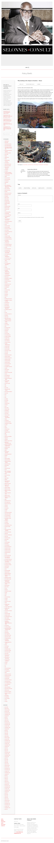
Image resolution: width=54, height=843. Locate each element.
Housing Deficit (7, 375)
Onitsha (6, 509)
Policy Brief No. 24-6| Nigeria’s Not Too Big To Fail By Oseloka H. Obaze (7, 116)
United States (7, 678)
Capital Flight (7, 213)
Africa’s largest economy (7, 161)
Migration (6, 437)
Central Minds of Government (7, 219)
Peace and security (8, 531)
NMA (5, 499)
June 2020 (6, 731)
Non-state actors (7, 502)
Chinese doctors (7, 225)
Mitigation (6, 448)
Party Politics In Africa (8, 525)
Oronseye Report (7, 515)
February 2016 (7, 800)
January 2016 (7, 801)
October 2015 (7, 806)
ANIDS (6, 176)
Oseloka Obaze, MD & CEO (30, 84)
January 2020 (7, 739)
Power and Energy (8, 555)
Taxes (6, 644)
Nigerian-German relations (7, 497)
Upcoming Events (7, 681)
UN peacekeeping (8, 668)
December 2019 (7, 740)
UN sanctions (7, 669)
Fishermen (6, 330)
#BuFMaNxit (7, 141)
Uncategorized (7, 671)
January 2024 (7, 711)
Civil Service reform (8, 228)
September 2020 (7, 727)
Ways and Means (7, 687)
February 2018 (7, 765)
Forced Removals (7, 334)
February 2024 (7, 709)
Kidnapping (7, 410)
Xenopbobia (7, 696)
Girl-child (6, 353)
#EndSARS (6, 142)
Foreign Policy (7, 337)
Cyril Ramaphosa (7, 275)
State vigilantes (7, 633)
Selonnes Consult (8, 601)
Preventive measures (8, 559)
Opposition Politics (8, 513)
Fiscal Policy (7, 329)
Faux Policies (7, 324)
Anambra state (7, 174)
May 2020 (6, 733)
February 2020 (7, 737)
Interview (6, 393)
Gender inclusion (7, 342)
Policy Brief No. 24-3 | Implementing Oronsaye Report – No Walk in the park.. (7, 128)
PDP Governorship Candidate (8, 530)
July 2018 (6, 758)
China (6, 224)
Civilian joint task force (8, 231)
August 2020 (7, 728)
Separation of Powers (8, 610)
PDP (5, 528)
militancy (6, 439)
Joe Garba (6, 400)
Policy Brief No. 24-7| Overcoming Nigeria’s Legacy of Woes (6, 112)
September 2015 (7, 807)
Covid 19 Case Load (8, 258)
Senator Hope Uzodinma (7, 605)
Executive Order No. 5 (8, 313)
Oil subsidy (6, 508)
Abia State (6, 154)
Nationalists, (7, 465)
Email (18, 208)
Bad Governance (7, 190)
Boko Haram (7, 197)
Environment (7, 305)
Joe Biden (6, 398)
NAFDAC (6, 455)
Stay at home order (8, 635)
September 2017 (7, 772)
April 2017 (6, 779)
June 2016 (6, 794)
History (6, 373)
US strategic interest (8, 682)
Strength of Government (7, 640)
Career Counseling (8, 214)
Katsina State (7, 409)
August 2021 (7, 715)
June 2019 (6, 749)
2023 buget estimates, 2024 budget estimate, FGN (8, 147)
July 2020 (6, 730)
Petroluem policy (7, 537)
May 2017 (6, 778)
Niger (6, 476)
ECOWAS (6, 292)
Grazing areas (7, 365)
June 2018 (6, 759)
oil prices (6, 506)
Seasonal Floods (7, 596)
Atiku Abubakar (7, 188)
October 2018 (7, 753)
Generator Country (8, 350)
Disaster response (8, 281)
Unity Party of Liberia (8, 679)
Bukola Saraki (7, 207)
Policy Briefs (3, 821)
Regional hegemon (8, 573)
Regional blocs (7, 571)
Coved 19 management (7, 256)
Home (2, 819)
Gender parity (7, 346)
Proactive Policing (7, 563)
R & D (6, 569)
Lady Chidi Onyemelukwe (7, 417)
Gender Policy (7, 347)
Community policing (8, 237)
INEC (5, 386)
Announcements (7, 179)
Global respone (7, 362)
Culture (6, 267)
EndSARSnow (7, 302)
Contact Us (3, 825)
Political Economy (7, 548)
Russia (6, 588)
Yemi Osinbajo (7, 698)
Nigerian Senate (7, 488)
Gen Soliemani (7, 340)
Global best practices (8, 354)
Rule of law (6, 586)
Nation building (7, 458)
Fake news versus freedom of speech (8, 319)
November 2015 (7, 804)
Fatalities (6, 323)
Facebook (6, 315)
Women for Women (8, 691)
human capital (7, 376)
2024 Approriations (8, 152)
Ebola (6, 288)
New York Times (7, 475)
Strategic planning (8, 638)
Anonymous (7, 180)
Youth (6, 699)
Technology (7, 646)
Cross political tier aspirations (8, 264)
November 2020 (7, 724)
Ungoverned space (8, 673)
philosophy (6, 539)
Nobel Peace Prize (8, 500)
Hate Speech (7, 369)
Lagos (6, 418)
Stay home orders (8, 636)
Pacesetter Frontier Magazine (8, 519)
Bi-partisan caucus (8, 194)
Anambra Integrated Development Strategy (8, 173)
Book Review (7, 200)
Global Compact (7, 356)
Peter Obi (6, 536)
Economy (6, 291)
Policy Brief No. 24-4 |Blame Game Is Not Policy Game (7, 123)
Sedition (6, 599)
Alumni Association (8, 165)
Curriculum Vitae (7, 268)
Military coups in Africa (8, 440)
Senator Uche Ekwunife (7, 609)
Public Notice (7, 566)
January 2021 (7, 721)
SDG (5, 595)
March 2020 (7, 736)
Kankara (6, 404)
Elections (6, 295)
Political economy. (8, 549)
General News (25, 164)
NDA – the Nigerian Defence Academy (8, 472)
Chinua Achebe (7, 227)
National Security (7, 463)
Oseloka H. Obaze (8, 516)
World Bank (7, 695)
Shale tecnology (7, 613)
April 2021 (6, 718)
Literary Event (7, 429)
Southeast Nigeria (8, 626)
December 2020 (7, 723)
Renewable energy (8, 578)
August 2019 (7, 746)
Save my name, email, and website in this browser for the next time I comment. (31, 217)
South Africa (7, 625)
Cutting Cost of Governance (7, 273)
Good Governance (30, 164)
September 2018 (7, 755)
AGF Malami (7, 162)
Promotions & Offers (8, 564)
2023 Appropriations (8, 145)
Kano (6, 406)
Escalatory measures (8, 309)
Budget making (7, 201)
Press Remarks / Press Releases (43, 164)
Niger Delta (6, 478)
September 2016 (7, 790)
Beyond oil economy (8, 193)
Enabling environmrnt (8, 298)
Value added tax (7, 684)
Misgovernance (7, 447)
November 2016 (7, 787)
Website (19, 212)
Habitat (6, 368)
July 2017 (6, 775)
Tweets (6, 663)
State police (7, 632)
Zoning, (6, 701)
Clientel (6, 234)
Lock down (6, 430)
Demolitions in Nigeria (8, 278)
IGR (5, 384)
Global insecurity (7, 359)
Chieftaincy (6, 222)
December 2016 (7, 785)
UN (5, 666)
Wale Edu (6, 685)
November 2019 (7, 742)
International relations (8, 391)
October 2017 (7, 771)
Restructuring (7, 585)
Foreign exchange (8, 336)
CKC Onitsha (7, 233)
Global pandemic (7, 360)
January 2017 (7, 784)
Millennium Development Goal (8, 443)
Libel (5, 426)
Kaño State (6, 407)
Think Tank (6, 653)
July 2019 (6, 747)
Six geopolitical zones (8, 616)
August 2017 (7, 774)
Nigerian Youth (7, 495)
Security (6, 598)
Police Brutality (7, 542)
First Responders (7, 327)
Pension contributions (8, 534)
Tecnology (6, 647)
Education (6, 294)
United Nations (7, 676)
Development (7, 279)
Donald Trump (7, 285)
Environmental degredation (7, 308)
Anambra (6, 171)
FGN (5, 326)
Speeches (6, 630)
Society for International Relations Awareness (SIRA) (8, 622)
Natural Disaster (7, 468)
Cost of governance (8, 254)
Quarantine (7, 567)
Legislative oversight (8, 423)
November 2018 (7, 752)
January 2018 (7, 766)
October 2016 (7, 788)
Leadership (7, 420)
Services (6, 612)
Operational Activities (8, 512)
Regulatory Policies (8, 577)
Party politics (7, 523)
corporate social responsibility (7, 252)
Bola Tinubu (7, 198)
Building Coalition (7, 206)
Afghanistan (7, 157)
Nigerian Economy (8, 483)
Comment (19, 195)
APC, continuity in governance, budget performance (8, 186)
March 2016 (7, 798)
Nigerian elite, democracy (7, 485)
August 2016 (7, 791)
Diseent (6, 282)
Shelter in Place (7, 615)
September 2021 (7, 714)
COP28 (6, 247)
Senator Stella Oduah (8, 606)
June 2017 (6, 777)
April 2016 (6, 797)
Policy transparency (8, 546)
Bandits (6, 191)
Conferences (7, 242)
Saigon (6, 592)
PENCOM (6, 533)
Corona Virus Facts (8, 248)
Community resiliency (8, 238)
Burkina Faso (7, 209)
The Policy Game (7, 651)
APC (5, 183)
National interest (7, 459)
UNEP (6, 672)
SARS (6, 594)
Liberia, (6, 427)
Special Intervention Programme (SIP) (8, 629)
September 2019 (7, 744)
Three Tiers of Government (7, 658)
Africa (6, 158)
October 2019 (7, 743)
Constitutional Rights (8, 245)
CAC (5, 210)
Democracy (6, 276)
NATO (6, 466)
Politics (6, 553)
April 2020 (6, 734)
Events (6, 312)
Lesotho (6, 424)
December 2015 (7, 803)
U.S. (5, 665)
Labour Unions (7, 414)
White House (7, 690)
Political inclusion (7, 552)
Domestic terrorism (8, 284)
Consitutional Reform (8, 244)
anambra (20, 187)
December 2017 (7, 768)
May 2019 (6, 750)
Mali (5, 433)
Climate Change (7, 236)
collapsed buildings (27, 187)
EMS (5, 297)
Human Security (7, 383)
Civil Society (7, 230)
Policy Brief (6, 543)
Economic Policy (7, 289)
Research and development (7, 581)
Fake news (6, 316)
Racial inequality (7, 570)
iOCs (5, 394)
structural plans (49, 187)
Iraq (5, 397)
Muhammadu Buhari (8, 454)
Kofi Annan (6, 413)
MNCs (6, 450)
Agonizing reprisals (8, 164)
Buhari (6, 204)
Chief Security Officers (8, 221)
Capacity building (7, 212)
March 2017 (7, 781)
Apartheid (6, 182)
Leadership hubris (8, 421)
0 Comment (38, 84)
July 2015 (6, 809)
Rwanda (6, 589)
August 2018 (7, 756)
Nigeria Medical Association (7, 481)
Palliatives (6, 520)
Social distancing (7, 619)
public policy (34, 187)
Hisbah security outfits (8, 372)
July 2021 (6, 717)
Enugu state (7, 304)
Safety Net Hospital (8, 591)
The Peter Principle (8, 650)
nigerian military (7, 487)
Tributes (6, 662)
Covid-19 (6, 262)
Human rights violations (7, 381)
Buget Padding (7, 203)
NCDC (6, 469)
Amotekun (6, 169)
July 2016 (6, 793)
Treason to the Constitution (7, 660)
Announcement (7, 177)
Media (6, 434)
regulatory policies (41, 187)
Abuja (6, 155)
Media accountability (8, 436)
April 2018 (6, 762)
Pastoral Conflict (7, 526)
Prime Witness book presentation (8, 561)
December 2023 (7, 712)
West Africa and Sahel (8, 688)
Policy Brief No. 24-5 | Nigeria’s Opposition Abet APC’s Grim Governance (7, 120)
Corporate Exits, (7, 250)
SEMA (6, 602)
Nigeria (6, 479)
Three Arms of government (7, 655)
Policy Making (36, 164)
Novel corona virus (8, 503)
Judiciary (6, 401)
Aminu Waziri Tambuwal (7, 168)
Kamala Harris (7, 403)
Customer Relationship (7, 271)
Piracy (6, 540)
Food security (7, 333)
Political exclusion (8, 550)
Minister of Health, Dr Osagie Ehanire (8, 445)
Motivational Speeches (7, 452)
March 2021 (7, 720)
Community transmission (7, 241)
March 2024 (7, 708)
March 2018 (7, 763)
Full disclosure (7, 339)
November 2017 (7, 769)
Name (19, 203)
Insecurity (6, 387)
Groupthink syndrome (8, 366)
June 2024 (6, 707)
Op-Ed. (6, 510)
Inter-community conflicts (7, 390)
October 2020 (7, 725)
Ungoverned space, (8, 675)
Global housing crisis (8, 357)
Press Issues (3, 824)
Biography (6, 196)
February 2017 (7, 782)
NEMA (6, 473)
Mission (2, 820)
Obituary (6, 505)
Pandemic (6, 522)
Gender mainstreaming (7, 344)
